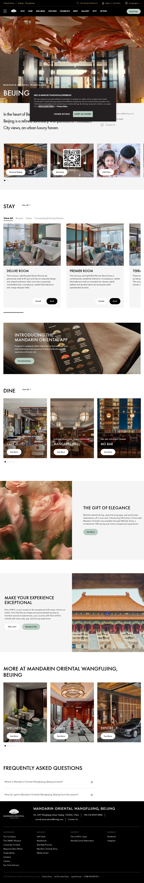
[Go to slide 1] (4, 180)
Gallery (85, 11)
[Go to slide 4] (13, 461)
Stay (23, 11)
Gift (95, 11)
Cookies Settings (62, 114)
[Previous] (11, 159)
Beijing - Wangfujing (26, 3)
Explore (53, 11)
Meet (75, 11)
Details (38, 301)
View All (25, 205)
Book (52, 301)
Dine (30, 11)
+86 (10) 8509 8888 (93, 814)
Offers (103, 11)
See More (14, 452)
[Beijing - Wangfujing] (13, 11)
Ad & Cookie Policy (46, 106)
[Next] (132, 159)
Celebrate (65, 11)
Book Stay (134, 11)
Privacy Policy (62, 106)
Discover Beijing (15, 172)
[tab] (8, 218)
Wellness (40, 11)
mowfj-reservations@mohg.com (120, 114)
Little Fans (106, 172)
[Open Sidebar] (5, 11)
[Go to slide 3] (97, 262)
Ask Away (60, 172)
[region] (73, 104)
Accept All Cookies (83, 114)
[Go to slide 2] (7, 180)
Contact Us (110, 125)
